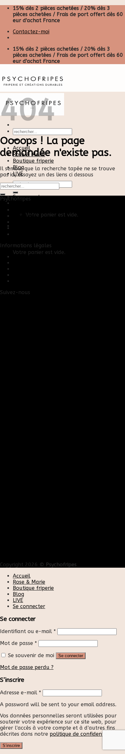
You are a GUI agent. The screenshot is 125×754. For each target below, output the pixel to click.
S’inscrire (11, 745)
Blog (18, 222)
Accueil (21, 210)
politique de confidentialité (83, 734)
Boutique (24, 216)
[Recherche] (15, 192)
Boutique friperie (33, 161)
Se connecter (70, 655)
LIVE (18, 600)
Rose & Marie (29, 582)
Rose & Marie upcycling (41, 234)
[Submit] (2, 194)
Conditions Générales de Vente (50, 275)
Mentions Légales (34, 269)
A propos (24, 228)
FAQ (18, 281)
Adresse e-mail (20, 693)
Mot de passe (18, 643)
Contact (22, 257)
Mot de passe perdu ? (27, 667)
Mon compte (28, 263)
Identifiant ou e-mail (28, 631)
